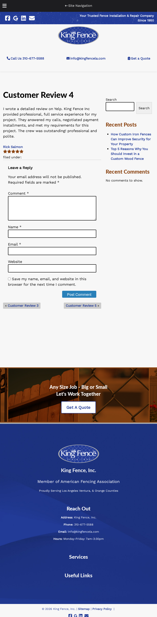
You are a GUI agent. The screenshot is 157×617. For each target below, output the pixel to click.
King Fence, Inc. (78, 470)
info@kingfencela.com (87, 58)
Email (14, 244)
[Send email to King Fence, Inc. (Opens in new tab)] (32, 18)
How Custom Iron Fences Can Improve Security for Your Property (131, 139)
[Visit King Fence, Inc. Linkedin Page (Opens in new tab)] (23, 18)
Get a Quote (140, 58)
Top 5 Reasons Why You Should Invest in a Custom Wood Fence (129, 154)
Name (14, 227)
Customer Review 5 (81, 305)
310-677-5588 (83, 524)
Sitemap (84, 608)
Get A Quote (78, 407)
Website (15, 261)
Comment (18, 193)
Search (111, 99)
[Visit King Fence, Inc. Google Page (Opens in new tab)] (15, 18)
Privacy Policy (102, 608)
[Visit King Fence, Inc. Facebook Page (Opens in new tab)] (7, 18)
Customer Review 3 (23, 305)
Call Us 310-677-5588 (27, 58)
